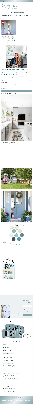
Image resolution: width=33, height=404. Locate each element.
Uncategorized (12, 37)
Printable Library (27, 313)
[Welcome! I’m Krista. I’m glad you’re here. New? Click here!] (16, 56)
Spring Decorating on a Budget (9, 360)
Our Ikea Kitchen (6, 347)
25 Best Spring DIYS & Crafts (9, 365)
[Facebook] (2, 1)
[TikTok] (18, 398)
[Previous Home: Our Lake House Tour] (16, 206)
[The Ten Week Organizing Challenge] (16, 249)
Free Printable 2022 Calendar (9, 393)
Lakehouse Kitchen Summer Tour (9, 353)
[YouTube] (20, 398)
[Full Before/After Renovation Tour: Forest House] (16, 178)
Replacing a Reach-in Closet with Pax (11, 373)
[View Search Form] (31, 1)
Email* (27, 297)
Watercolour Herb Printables (9, 389)
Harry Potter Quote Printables (9, 388)
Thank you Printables (7, 386)
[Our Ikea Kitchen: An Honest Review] (16, 117)
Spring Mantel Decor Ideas (8, 363)
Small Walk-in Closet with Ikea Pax (10, 379)
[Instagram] (6, 1)
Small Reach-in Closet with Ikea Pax (10, 378)
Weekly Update (27, 309)
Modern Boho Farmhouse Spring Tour (10, 362)
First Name (27, 302)
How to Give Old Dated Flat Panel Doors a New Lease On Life (8, 40)
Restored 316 (20, 401)
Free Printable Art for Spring (9, 366)
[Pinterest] (16, 398)
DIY (10, 36)
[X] (4, 1)
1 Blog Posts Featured (5, 36)
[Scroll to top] (31, 400)
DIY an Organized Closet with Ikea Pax (11, 376)
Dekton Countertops (7, 350)
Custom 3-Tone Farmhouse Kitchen (10, 348)
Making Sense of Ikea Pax (8, 375)
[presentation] (8, 27)
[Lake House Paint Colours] (16, 232)
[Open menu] (31, 6)
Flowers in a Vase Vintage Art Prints (10, 391)
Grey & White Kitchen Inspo (9, 352)
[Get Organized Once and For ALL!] (16, 154)
